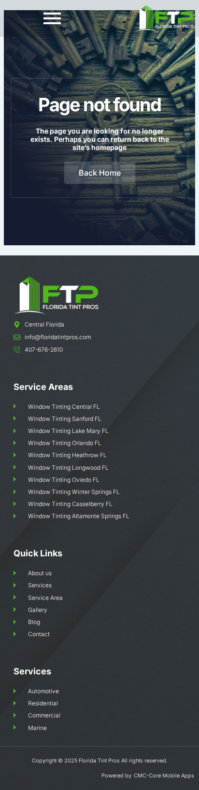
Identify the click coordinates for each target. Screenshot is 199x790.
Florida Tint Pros (99, 760)
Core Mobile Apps (171, 775)
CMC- (141, 775)
